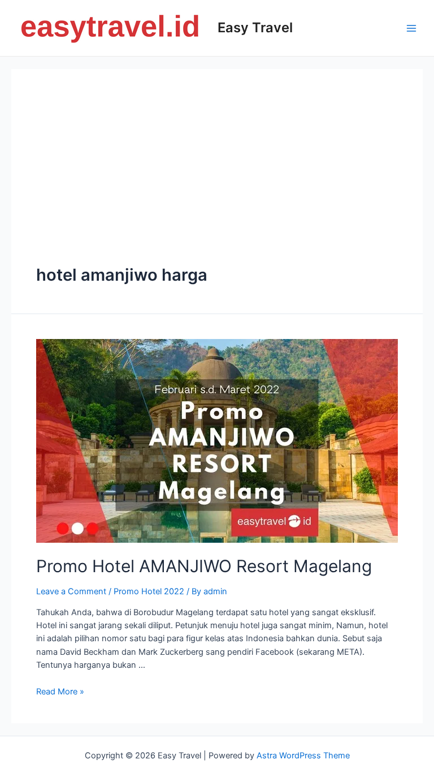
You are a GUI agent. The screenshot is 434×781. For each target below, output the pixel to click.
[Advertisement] (217, 179)
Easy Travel (255, 27)
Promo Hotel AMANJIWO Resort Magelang (204, 566)
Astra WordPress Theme (303, 755)
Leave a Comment (71, 591)
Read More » (60, 691)
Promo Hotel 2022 (149, 591)
